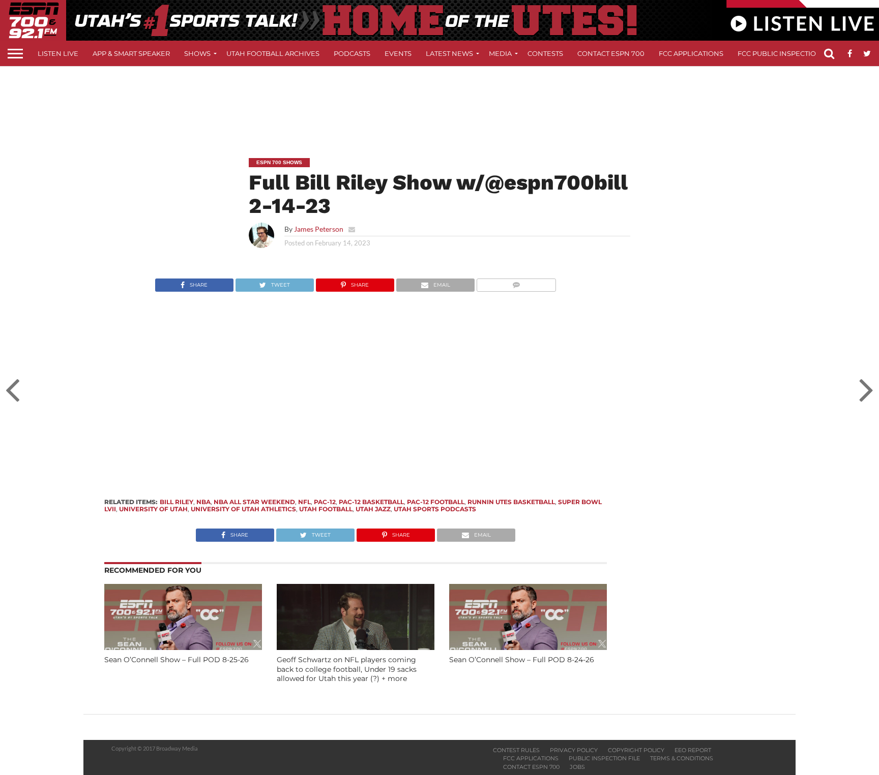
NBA (203, 502)
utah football (326, 509)
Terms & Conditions (681, 758)
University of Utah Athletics (243, 509)
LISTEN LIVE (58, 53)
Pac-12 (325, 502)
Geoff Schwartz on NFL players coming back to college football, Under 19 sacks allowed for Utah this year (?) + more (347, 669)
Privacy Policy (574, 750)
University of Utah (153, 509)
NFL (304, 502)
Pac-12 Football (435, 502)
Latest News (449, 53)
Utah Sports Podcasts (435, 509)
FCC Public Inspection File (788, 53)
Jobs (577, 766)
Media (500, 53)
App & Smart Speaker (131, 53)
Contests (545, 53)
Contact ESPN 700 (610, 53)
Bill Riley (176, 502)
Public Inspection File (604, 758)
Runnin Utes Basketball (511, 502)
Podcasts (352, 53)
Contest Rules (516, 750)
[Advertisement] (439, 105)
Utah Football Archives (272, 53)
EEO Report (693, 750)
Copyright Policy (636, 750)
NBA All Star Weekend (254, 502)
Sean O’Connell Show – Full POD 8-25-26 (176, 659)
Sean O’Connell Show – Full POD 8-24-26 (521, 659)
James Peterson (318, 229)
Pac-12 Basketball (371, 502)
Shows (197, 53)
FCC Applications (691, 53)
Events (398, 53)
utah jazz (373, 509)
